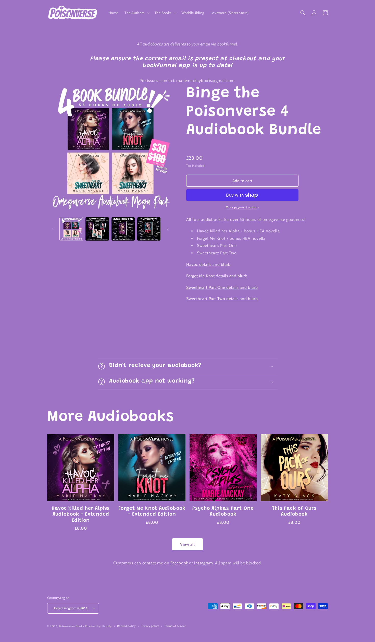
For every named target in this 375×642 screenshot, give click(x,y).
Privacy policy (150, 626)
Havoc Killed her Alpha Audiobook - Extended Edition (81, 514)
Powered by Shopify (98, 626)
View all (187, 544)
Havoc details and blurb (208, 264)
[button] (136, 12)
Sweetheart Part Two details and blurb (222, 298)
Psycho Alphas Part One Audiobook (223, 511)
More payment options (242, 207)
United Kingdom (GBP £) (71, 608)
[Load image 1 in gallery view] (71, 229)
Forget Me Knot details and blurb (216, 276)
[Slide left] (52, 228)
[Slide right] (167, 228)
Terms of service (175, 626)
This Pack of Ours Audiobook (294, 511)
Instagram (203, 563)
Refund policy (126, 626)
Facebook (179, 563)
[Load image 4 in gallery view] (148, 229)
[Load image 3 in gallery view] (123, 229)
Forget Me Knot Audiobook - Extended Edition (151, 511)
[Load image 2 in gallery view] (97, 229)
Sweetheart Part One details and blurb (222, 287)
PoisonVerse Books (71, 626)
